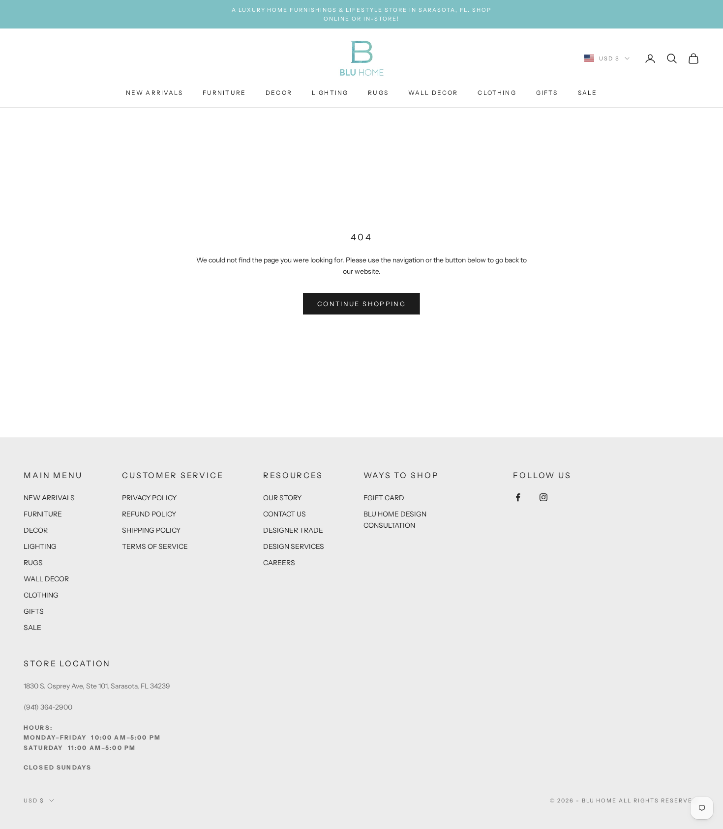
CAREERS (279, 562)
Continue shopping (361, 304)
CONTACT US (284, 514)
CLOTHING (497, 93)
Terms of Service (155, 546)
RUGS (378, 93)
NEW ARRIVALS (154, 93)
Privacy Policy (149, 497)
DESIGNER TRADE (293, 530)
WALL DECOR (433, 93)
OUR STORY (282, 497)
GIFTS (547, 93)
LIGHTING (330, 93)
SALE (588, 93)
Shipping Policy (151, 530)
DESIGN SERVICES (293, 546)
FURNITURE (224, 93)
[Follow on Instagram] (543, 497)
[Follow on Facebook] (518, 497)
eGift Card (383, 497)
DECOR (279, 93)
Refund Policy (149, 514)
